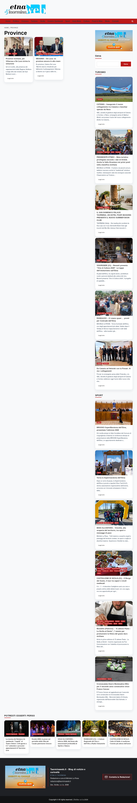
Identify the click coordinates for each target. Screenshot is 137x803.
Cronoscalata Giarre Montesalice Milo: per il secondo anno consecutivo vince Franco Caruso (113, 686)
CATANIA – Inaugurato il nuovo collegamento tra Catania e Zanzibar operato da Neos (112, 107)
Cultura (86, 21)
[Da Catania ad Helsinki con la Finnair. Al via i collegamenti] (114, 353)
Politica (16, 21)
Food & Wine (97, 21)
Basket (125, 568)
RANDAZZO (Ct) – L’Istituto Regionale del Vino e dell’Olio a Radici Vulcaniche (94, 741)
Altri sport (107, 568)
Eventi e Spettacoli (55, 21)
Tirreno (15, 53)
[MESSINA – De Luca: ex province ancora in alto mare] (48, 46)
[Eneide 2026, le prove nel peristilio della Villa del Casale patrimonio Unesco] (42, 728)
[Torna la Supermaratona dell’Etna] (114, 462)
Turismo (34, 21)
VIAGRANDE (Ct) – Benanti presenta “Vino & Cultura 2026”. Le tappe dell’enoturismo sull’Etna (112, 268)
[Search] (132, 21)
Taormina (100, 207)
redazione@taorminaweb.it (60, 781)
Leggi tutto (10, 79)
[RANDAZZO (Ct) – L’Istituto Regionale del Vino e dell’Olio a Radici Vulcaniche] (94, 728)
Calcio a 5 (105, 570)
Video (99, 573)
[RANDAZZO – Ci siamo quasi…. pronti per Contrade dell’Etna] (114, 303)
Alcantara (100, 152)
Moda (107, 21)
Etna (112, 152)
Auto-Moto (76, 21)
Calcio (99, 570)
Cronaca (25, 21)
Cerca (98, 56)
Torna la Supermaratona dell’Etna (111, 478)
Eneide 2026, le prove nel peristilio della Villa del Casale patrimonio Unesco (41, 741)
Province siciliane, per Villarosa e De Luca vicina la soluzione (18, 61)
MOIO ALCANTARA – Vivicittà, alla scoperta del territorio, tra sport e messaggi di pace (111, 530)
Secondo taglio (109, 522)
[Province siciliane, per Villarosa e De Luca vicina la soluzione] (18, 46)
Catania (99, 363)
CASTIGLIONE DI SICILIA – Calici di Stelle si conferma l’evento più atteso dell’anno (120, 741)
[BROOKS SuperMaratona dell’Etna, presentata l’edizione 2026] (114, 412)
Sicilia (42, 21)
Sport (67, 21)
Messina (39, 53)
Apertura (107, 152)
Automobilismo (116, 568)
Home (8, 21)
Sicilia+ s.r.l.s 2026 (81, 799)
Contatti (115, 21)
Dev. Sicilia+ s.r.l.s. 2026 (59, 784)
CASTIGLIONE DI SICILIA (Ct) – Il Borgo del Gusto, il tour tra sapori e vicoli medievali (114, 580)
